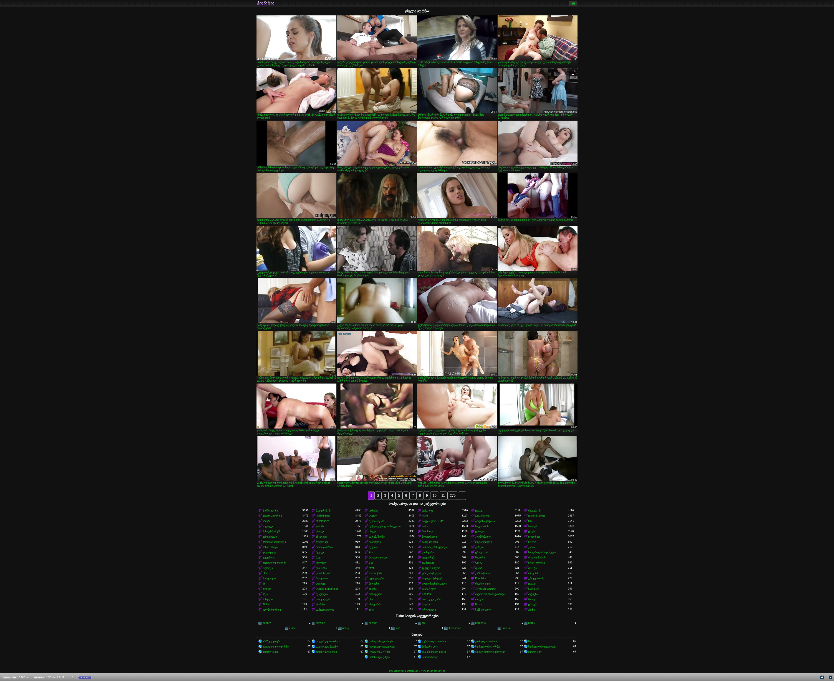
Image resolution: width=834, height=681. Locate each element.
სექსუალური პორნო (487, 646)
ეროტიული (429, 609)
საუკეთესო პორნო (327, 646)
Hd (530, 521)
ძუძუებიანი (534, 510)
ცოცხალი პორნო (379, 651)
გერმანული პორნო (434, 641)
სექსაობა (427, 510)
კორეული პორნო (486, 641)
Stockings (428, 531)
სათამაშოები (377, 536)
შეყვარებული (483, 541)
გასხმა (320, 526)
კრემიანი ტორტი (485, 588)
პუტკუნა (533, 594)
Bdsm (478, 604)
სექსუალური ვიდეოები (542, 646)
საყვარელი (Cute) (433, 521)
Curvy (478, 562)
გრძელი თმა (536, 578)
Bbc (371, 562)
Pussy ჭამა (375, 573)
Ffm (265, 573)
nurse (292, 628)
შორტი (532, 568)
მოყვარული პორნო (328, 641)
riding (345, 628)
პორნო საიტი (430, 657)
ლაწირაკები (376, 521)
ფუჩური (373, 510)
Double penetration (327, 588)
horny (531, 623)
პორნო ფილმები (379, 657)
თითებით (534, 536)
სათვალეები (323, 599)
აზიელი (320, 531)
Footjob (426, 594)
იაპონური (375, 541)
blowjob (320, 623)
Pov (371, 552)
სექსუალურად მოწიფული (384, 526)
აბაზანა (320, 604)
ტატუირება (428, 557)
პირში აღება (270, 510)
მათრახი (321, 568)
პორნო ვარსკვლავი (434, 547)
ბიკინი (373, 588)
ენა (371, 599)
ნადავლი (268, 526)
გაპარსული (482, 515)
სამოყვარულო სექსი (381, 641)
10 (435, 495)
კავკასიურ (269, 557)
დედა (478, 568)
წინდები (268, 599)
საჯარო (426, 604)
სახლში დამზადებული (542, 552)
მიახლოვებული (378, 557)
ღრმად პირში (324, 547)
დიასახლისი (323, 573)
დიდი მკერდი (536, 515)
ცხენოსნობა (323, 515)
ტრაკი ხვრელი (431, 573)
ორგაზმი (533, 573)
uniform (506, 628)
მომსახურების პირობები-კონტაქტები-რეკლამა (417, 670)
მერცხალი (269, 578)
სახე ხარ (533, 588)
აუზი (371, 609)
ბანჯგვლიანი (430, 541)
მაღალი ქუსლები (432, 578)
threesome (454, 628)
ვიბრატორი (482, 573)
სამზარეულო (483, 609)
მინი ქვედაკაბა (431, 599)
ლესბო (373, 547)
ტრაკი (479, 510)
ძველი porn (535, 651)
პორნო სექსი (270, 651)
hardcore (480, 623)
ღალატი (321, 583)
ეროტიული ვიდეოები (382, 646)
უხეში (531, 609)
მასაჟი (532, 599)
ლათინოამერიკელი (434, 583)
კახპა (531, 547)
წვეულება (322, 594)
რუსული (268, 568)
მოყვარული (429, 536)
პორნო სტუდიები (326, 651)
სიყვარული (429, 588)
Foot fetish (481, 578)
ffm (423, 623)
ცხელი (373, 531)
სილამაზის (481, 526)
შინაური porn (430, 646)
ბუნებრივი (322, 541)
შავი (318, 557)
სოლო (532, 541)
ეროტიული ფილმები (276, 646)
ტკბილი (480, 531)
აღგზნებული (483, 536)
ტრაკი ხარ (481, 552)
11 (443, 495)
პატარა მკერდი (272, 515)
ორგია (479, 599)
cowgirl (373, 623)
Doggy (373, 515)
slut (397, 628)
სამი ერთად (270, 536)
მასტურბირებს (271, 531)
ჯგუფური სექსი (431, 568)
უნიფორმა (375, 604)
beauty (267, 623)
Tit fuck (267, 604)
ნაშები (266, 521)
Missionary (322, 521)
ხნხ (530, 641)
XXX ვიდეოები (271, 641)
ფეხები (267, 588)
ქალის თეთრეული (274, 541)
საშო (425, 526)
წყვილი (320, 552)
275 (453, 495)
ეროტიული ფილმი (274, 562)
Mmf (371, 568)
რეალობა (322, 578)
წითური (480, 557)
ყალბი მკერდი (272, 609)
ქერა (425, 515)
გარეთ (479, 547)
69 (264, 583)
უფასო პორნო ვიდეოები (490, 651)
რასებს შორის (537, 557)
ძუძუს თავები (483, 583)
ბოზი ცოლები (536, 562)
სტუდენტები (376, 578)
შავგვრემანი (323, 510)
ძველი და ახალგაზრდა (490, 594)
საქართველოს (325, 609)
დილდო (321, 562)
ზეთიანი (374, 583)
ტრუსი (532, 531)
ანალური (321, 536)
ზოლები (533, 526)
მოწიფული (375, 594)
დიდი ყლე (269, 552)
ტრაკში (532, 604)
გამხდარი (428, 552)
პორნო (266, 3)
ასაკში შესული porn (434, 651)
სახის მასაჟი (270, 547)
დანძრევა (428, 562)
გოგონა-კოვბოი (485, 521)
